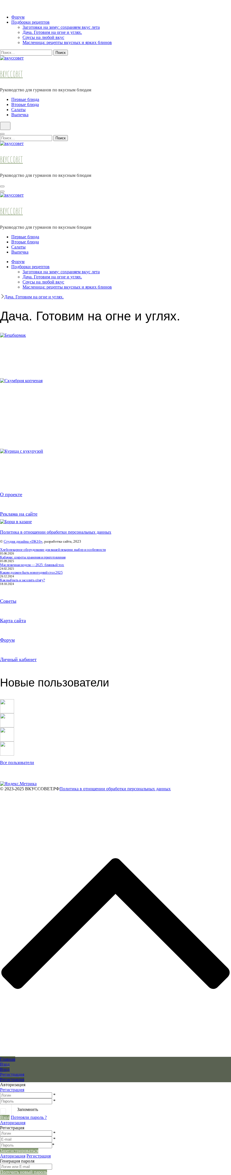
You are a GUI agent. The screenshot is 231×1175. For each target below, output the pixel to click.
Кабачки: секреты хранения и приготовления (33, 557)
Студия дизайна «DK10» (23, 541)
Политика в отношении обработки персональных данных (55, 532)
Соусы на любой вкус (43, 37)
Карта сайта (13, 620)
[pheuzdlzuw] (7, 729)
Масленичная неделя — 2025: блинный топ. (32, 565)
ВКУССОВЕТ (11, 74)
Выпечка (19, 114)
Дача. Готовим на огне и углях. (52, 32)
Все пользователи (17, 762)
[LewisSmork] (7, 715)
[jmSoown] (7, 701)
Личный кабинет (18, 659)
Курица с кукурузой (33, 471)
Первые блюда (25, 99)
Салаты (18, 109)
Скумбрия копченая (33, 401)
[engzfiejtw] (7, 743)
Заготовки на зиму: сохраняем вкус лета (61, 27)
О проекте (11, 494)
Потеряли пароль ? (29, 1117)
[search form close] (2, 134)
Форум (18, 17)
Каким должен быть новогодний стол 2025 (31, 572)
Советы (8, 601)
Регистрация (12, 1089)
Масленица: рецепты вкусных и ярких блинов (67, 42)
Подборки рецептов (30, 22)
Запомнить (27, 1109)
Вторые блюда (25, 104)
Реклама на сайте (18, 514)
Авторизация (12, 1122)
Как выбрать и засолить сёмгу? (22, 580)
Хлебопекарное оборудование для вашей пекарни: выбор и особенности (53, 549)
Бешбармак (28, 358)
